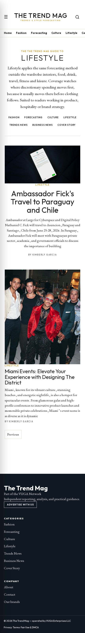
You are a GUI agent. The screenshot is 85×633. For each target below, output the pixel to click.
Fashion (21, 32)
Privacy (8, 627)
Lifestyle (71, 32)
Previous (13, 434)
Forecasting (39, 32)
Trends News (18, 125)
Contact (9, 594)
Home (8, 32)
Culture (56, 32)
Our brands (12, 602)
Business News (42, 125)
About (8, 587)
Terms (16, 627)
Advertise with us (20, 504)
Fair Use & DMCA (30, 627)
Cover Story (67, 125)
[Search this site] (77, 17)
